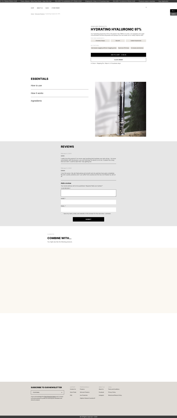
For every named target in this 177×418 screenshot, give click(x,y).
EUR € (172, 14)
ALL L (172, 11)
